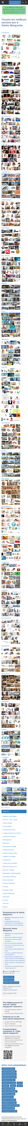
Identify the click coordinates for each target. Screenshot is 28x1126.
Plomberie (5, 886)
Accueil (2, 1124)
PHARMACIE (5, 562)
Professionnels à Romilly (8, 1088)
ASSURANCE (5, 32)
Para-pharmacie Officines (9, 876)
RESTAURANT (5, 674)
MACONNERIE (5, 423)
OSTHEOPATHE (6, 506)
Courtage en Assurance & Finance (12, 833)
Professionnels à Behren (8, 1068)
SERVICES (6, 811)
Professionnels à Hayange (9, 1082)
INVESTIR (4, 367)
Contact (25, 1124)
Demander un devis (8, 977)
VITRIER (3, 729)
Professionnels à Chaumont (9, 1077)
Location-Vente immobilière (10, 863)
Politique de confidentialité (17, 9)
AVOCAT (3, 88)
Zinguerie (5, 906)
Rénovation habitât (8, 890)
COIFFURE (4, 144)
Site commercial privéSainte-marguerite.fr (15, 2)
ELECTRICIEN (5, 255)
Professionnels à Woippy (8, 1094)
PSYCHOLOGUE (6, 618)
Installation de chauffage (9, 856)
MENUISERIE (5, 478)
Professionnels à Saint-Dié (9, 1099)
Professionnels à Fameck (9, 1080)
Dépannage (6, 843)
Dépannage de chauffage (9, 846)
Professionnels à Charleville (9, 1074)
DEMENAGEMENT (6, 200)
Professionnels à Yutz (8, 1097)
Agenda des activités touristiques (13, 937)
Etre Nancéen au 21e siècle (9, 1102)
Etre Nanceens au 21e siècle (9, 1111)
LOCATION (4, 395)
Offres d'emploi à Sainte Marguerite (14, 925)
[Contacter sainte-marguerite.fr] (25, 2)
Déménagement (7, 839)
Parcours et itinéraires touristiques (14, 943)
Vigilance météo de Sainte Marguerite (15, 960)
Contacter (17, 971)
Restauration (6, 896)
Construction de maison (9, 829)
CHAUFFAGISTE (6, 116)
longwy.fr (13, 1085)
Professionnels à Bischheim (9, 1071)
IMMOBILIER (4, 339)
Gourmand (19, 1124)
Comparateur (8, 1124)
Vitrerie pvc (6, 903)
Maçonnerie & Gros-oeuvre (10, 866)
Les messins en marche (8, 1108)
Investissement (7, 860)
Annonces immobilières (9, 883)
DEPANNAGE (5, 228)
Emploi (14, 1124)
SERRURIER (5, 701)
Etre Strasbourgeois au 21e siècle (11, 1105)
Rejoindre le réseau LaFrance (11, 982)
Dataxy (17, 986)
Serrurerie (5, 900)
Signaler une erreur (8, 979)
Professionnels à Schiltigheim (9, 1091)
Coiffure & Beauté (7, 823)
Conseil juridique (7, 826)
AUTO (3, 60)
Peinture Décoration (8, 880)
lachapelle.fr (5, 1085)
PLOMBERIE (5, 757)
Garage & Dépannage (8, 893)
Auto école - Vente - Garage (10, 819)
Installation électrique (8, 849)
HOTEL (3, 311)
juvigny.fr (20, 1082)
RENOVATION (5, 646)
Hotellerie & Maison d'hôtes (10, 853)
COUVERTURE (5, 172)
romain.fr (20, 1085)
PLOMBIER (4, 590)
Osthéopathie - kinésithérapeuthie (12, 873)
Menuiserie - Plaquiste (9, 870)
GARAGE (4, 283)
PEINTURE (4, 534)
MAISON (3, 451)
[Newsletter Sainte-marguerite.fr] (22, 2)
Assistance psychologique (10, 816)
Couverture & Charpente (9, 836)
